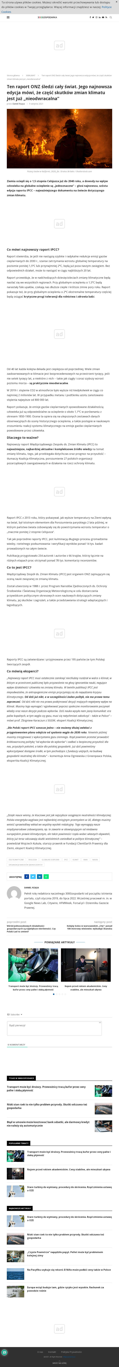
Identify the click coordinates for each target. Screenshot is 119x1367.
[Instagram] (96, 17)
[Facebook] (90, 17)
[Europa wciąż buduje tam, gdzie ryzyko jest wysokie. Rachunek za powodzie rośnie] (15, 1291)
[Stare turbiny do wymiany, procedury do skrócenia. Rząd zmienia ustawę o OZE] (15, 1191)
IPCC (66, 860)
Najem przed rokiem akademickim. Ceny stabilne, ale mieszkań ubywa (68, 1169)
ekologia (33, 860)
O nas (40, 1351)
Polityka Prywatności (71, 1351)
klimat (76, 860)
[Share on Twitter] (33, 876)
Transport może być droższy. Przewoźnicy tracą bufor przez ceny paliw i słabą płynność (46, 1088)
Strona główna (13, 75)
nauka (95, 860)
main (85, 860)
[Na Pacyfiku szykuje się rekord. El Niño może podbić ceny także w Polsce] (15, 1274)
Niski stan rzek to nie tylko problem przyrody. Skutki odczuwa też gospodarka (47, 1106)
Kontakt (52, 1351)
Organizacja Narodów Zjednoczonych (25, 865)
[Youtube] (103, 17)
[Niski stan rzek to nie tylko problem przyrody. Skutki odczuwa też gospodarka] (103, 1108)
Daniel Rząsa (18, 103)
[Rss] (106, 17)
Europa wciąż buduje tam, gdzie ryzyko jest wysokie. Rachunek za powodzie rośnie (65, 1289)
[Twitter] (93, 17)
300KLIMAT (30, 75)
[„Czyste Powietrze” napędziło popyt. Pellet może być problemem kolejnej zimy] (15, 1256)
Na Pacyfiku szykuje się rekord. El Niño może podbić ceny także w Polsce (69, 1269)
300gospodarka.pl (69, 1357)
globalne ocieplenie (50, 860)
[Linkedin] (100, 17)
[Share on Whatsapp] (46, 876)
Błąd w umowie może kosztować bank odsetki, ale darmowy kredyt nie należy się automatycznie (48, 1123)
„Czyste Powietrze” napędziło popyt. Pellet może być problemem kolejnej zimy (65, 1254)
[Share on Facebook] (26, 876)
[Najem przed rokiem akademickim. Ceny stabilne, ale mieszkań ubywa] (86, 965)
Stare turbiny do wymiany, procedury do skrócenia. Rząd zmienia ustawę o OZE (69, 1188)
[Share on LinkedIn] (39, 876)
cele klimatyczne (16, 860)
